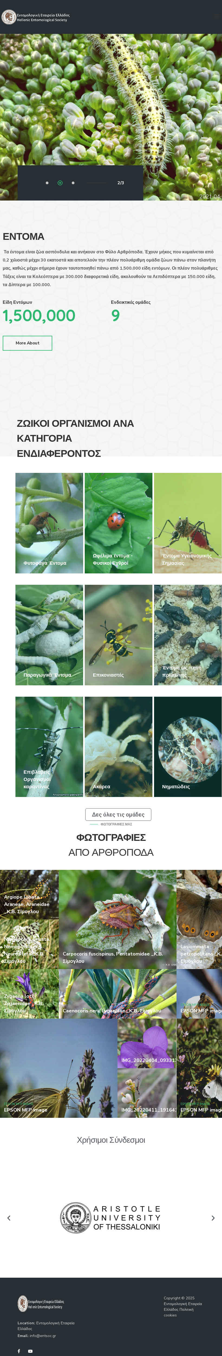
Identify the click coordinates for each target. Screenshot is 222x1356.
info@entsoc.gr (43, 1335)
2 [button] (60, 183)
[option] (49, 523)
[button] (8, 1218)
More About (27, 343)
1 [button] (47, 183)
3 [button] (73, 183)
